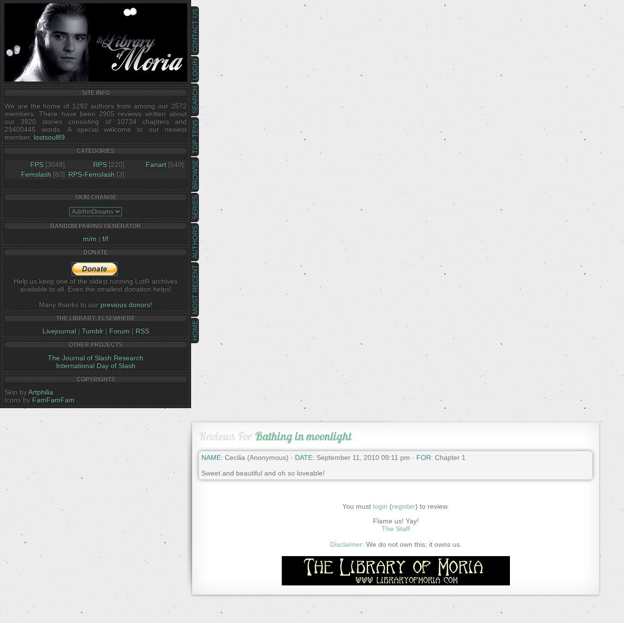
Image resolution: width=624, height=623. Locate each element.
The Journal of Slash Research (95, 358)
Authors (195, 242)
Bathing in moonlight (303, 436)
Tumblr (92, 331)
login (380, 506)
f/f (105, 239)
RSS (142, 331)
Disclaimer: (347, 544)
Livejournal (59, 331)
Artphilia (40, 392)
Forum (119, 331)
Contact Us (195, 31)
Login (195, 69)
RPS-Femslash (91, 174)
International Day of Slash (96, 366)
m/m (90, 239)
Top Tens (195, 137)
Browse (195, 174)
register (403, 506)
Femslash (36, 174)
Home (195, 330)
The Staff (396, 529)
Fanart (156, 164)
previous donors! (126, 305)
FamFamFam (53, 400)
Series (195, 207)
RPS (100, 164)
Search (195, 100)
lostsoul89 (49, 137)
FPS (36, 164)
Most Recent (195, 289)
